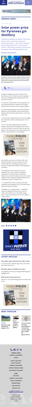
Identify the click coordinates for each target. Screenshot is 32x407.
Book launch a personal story (10, 277)
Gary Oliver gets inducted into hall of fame (15, 261)
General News (8, 18)
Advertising (16, 383)
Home (16, 373)
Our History (16, 385)
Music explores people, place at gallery (16, 324)
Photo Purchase (16, 380)
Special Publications (16, 368)
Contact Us (16, 388)
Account (16, 375)
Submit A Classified (16, 378)
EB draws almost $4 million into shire (13, 269)
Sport (16, 357)
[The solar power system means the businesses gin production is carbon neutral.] (16, 210)
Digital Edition (16, 360)
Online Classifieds (16, 365)
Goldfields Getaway (16, 370)
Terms (19, 399)
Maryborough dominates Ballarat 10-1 (5, 326)
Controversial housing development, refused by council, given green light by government (26, 329)
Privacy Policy (14, 399)
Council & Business (15, 355)
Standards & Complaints (16, 398)
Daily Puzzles (16, 363)
